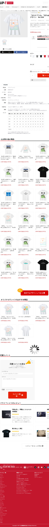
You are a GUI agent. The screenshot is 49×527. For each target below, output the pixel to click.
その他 (1, 522)
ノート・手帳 (2, 496)
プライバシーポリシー (38, 477)
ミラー (1, 500)
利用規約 (36, 475)
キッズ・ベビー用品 (3, 510)
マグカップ (2, 490)
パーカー (7, 6)
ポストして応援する (8, 52)
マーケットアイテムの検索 (12, 10)
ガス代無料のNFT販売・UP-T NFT (22, 478)
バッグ (38, 6)
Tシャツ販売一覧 (21, 10)
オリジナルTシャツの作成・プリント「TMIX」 (25, 490)
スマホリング (2, 487)
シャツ (1, 478)
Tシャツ (1, 6)
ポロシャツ (2, 477)
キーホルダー (2, 491)
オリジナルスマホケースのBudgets (23, 480)
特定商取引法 (36, 474)
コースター (2, 503)
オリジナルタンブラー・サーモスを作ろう (24, 493)
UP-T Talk (18, 475)
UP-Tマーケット (3, 10)
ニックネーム (5, 371)
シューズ (1, 502)
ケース (1, 506)
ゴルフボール (2, 499)
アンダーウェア (2, 515)
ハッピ (1, 516)
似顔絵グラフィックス (20, 481)
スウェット (2, 481)
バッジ (1, 493)
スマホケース (2, 484)
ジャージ (1, 518)
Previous (30, 56)
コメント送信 (17, 395)
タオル (1, 483)
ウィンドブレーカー (3, 513)
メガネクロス (2, 497)
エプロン (1, 512)
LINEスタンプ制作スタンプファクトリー (23, 484)
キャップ (1, 509)
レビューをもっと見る (33, 446)
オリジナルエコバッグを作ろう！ (22, 491)
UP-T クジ (18, 477)
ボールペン (2, 494)
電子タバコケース (3, 507)
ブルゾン (1, 519)
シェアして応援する (22, 52)
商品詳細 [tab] (6, 84)
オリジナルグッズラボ (20, 487)
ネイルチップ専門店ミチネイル (22, 483)
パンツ (1, 480)
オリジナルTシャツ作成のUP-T (22, 474)
